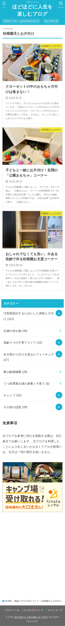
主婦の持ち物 (15, 330)
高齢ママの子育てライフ (22, 342)
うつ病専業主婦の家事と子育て (26, 383)
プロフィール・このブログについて (21, 21)
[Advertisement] (32, 554)
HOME (8, 601)
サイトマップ (51, 21)
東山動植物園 (15, 371)
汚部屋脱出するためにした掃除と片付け (28, 316)
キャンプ (12, 395)
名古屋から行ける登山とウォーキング (28, 357)
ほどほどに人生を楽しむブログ (32, 10)
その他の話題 (15, 407)
